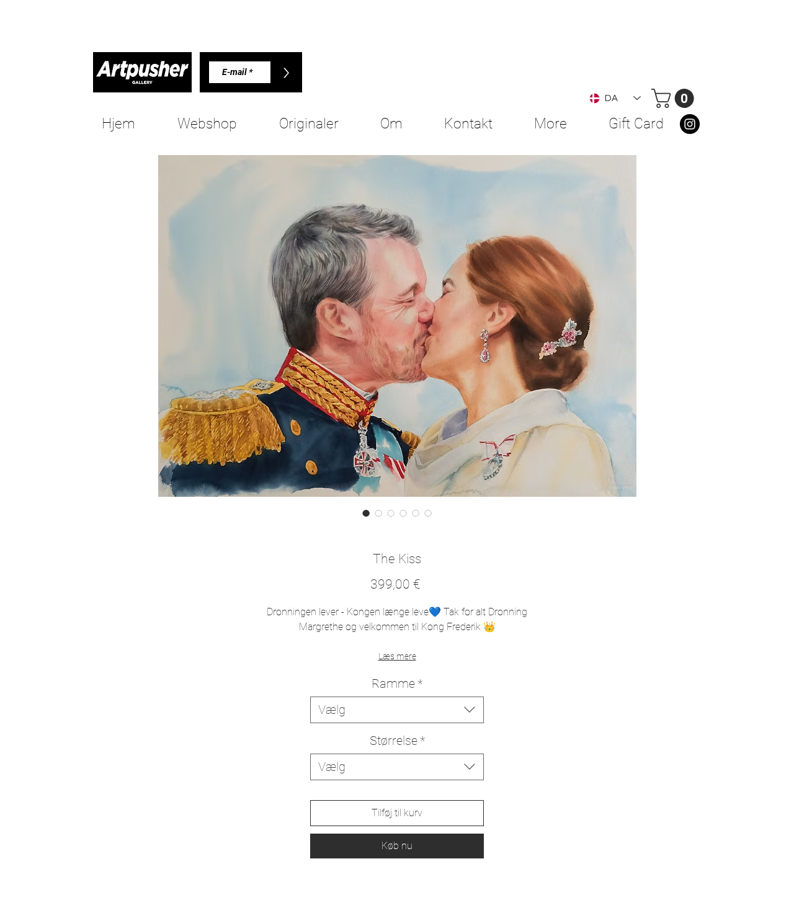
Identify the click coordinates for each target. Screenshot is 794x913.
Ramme (397, 683)
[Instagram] (690, 124)
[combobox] (397, 710)
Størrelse (397, 740)
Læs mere (397, 656)
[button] (674, 98)
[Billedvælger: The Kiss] (366, 513)
